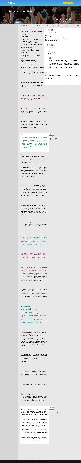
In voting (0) (52, 25)
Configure (47, 76)
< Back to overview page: (13, 7)
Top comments (53, 32)
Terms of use (47, 461)
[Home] (12, 3)
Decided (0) (47, 25)
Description (11, 22)
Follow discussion (63, 21)
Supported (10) (57, 25)
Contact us (29, 461)
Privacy (53, 461)
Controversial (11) (42, 25)
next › (64, 82)
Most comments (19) (35, 25)
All (24, 25)
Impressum (35, 461)
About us (40, 461)
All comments (47, 32)
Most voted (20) (28, 25)
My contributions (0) (64, 25)
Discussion (18, 22)
